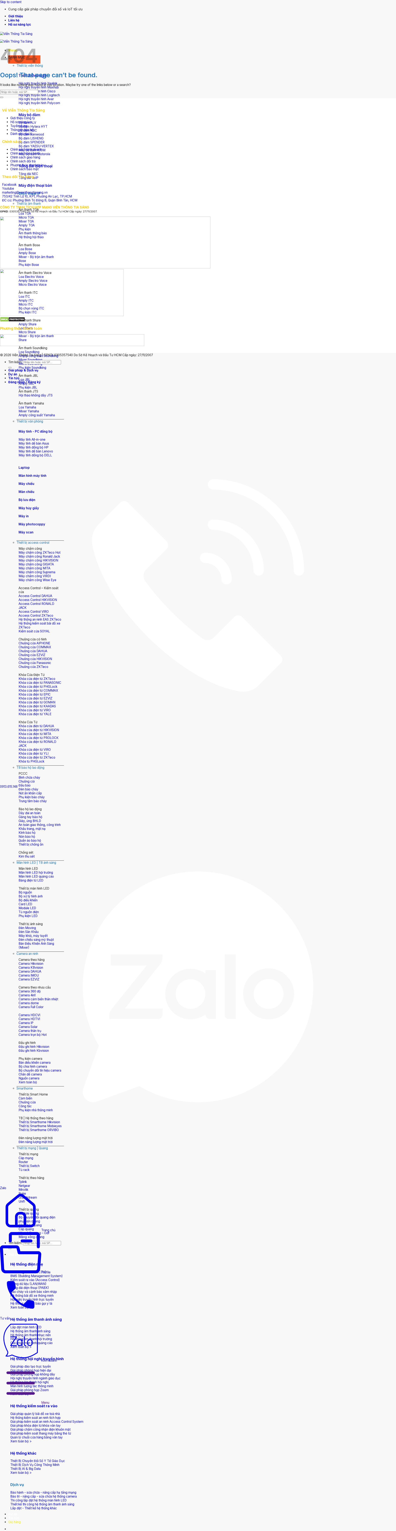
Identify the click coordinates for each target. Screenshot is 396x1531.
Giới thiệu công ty (22, 118)
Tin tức (13, 1518)
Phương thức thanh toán (27, 165)
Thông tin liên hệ (21, 130)
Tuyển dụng (18, 126)
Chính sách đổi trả (23, 161)
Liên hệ (13, 20)
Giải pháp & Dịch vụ (23, 370)
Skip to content (10, 2)
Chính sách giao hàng (25, 157)
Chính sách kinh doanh (26, 149)
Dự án (12, 1514)
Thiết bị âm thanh (28, 204)
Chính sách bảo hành (25, 153)
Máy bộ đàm (29, 115)
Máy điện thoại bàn (35, 185)
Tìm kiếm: (15, 362)
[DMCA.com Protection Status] (12, 321)
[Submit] (1, 97)
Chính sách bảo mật (24, 169)
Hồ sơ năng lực (19, 24)
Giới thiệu (15, 16)
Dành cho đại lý (21, 134)
